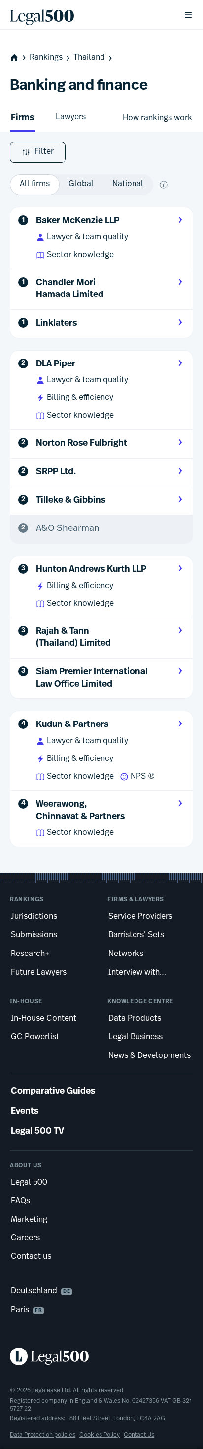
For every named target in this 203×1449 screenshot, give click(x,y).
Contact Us (139, 1435)
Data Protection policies (42, 1435)
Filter (44, 152)
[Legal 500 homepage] (101, 1356)
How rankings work (157, 118)
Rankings (46, 58)
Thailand (89, 58)
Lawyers (71, 117)
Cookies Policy (99, 1435)
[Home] (89, 15)
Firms (22, 118)
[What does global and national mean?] (163, 184)
